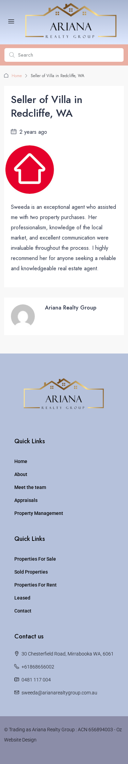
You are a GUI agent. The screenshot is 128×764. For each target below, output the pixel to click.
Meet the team (30, 487)
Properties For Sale (35, 559)
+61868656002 (38, 666)
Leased (22, 598)
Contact (22, 611)
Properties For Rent (35, 585)
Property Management (38, 513)
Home (17, 76)
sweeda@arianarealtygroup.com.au (59, 692)
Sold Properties (31, 572)
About (20, 474)
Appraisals (26, 500)
